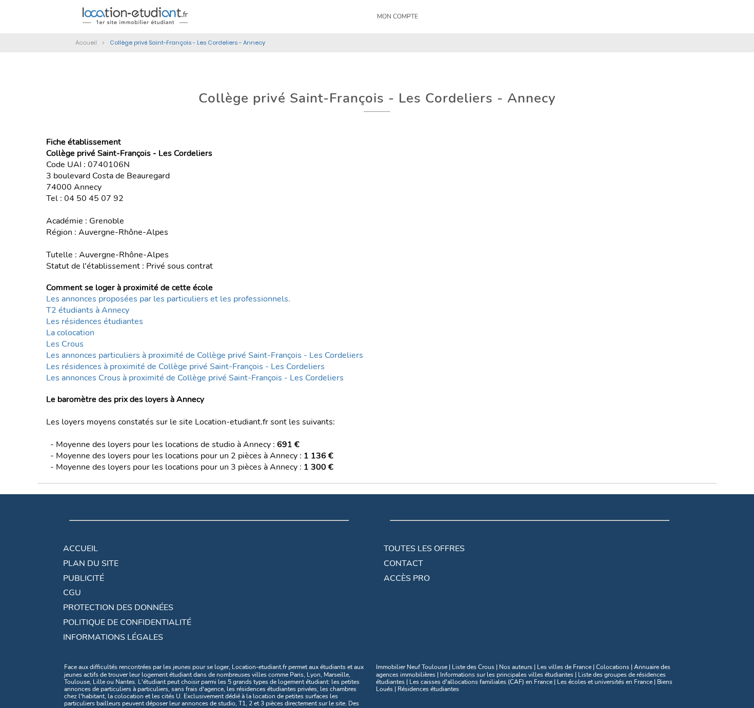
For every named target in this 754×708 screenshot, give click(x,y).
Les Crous (65, 344)
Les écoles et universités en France (604, 682)
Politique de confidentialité (127, 622)
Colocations (612, 667)
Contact (403, 563)
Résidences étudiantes (428, 689)
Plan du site (90, 563)
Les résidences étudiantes (94, 321)
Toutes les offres (424, 548)
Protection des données (118, 607)
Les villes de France (564, 667)
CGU (72, 592)
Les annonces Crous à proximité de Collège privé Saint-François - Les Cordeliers (195, 377)
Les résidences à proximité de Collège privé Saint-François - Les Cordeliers (185, 366)
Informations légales (113, 637)
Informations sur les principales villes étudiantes (506, 675)
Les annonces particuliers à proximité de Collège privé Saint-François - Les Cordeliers (204, 355)
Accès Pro (407, 578)
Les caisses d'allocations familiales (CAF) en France (480, 682)
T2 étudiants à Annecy (87, 310)
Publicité (83, 578)
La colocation (70, 332)
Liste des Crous (473, 667)
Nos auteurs (515, 667)
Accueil (80, 548)
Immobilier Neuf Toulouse (411, 667)
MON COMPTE (397, 16)
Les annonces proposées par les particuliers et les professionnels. (168, 299)
